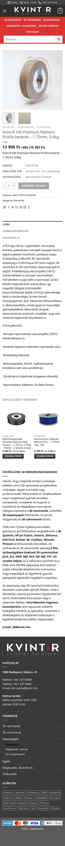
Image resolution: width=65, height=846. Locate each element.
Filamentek (44, 127)
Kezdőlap (8, 127)
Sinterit (55, 808)
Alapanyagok (51, 19)
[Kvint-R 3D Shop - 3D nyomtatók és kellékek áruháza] (33, 11)
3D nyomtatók (12, 19)
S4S (33, 808)
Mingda (22, 802)
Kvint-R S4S (9, 802)
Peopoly (33, 802)
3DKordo (20, 792)
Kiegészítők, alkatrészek (21, 25)
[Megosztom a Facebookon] (8, 207)
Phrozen (44, 802)
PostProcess (10, 808)
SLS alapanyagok (15, 754)
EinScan (29, 797)
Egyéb (6, 761)
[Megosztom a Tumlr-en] (29, 207)
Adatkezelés (36, 828)
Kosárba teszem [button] (13, 456)
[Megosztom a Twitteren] (12, 207)
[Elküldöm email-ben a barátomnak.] (16, 207)
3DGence (8, 792)
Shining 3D (43, 808)
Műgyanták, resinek (17, 749)
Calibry (7, 797)
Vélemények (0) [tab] (11, 237)
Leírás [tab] (6, 224)
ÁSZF (24, 828)
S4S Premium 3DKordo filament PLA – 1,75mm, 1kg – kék (47, 442)
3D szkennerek (32, 19)
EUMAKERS (41, 797)
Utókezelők (9, 774)
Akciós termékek (49, 25)
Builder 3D (55, 792)
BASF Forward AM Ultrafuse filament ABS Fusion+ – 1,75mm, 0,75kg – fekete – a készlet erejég (16, 443)
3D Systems (33, 792)
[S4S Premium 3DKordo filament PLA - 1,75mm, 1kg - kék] (48, 419)
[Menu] (4, 11)
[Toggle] (61, 726)
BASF (44, 792)
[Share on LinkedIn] (25, 207)
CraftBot (18, 797)
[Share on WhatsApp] (4, 207)
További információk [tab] (15, 231)
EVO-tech (54, 797)
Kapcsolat (32, 31)
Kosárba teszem (34, 186)
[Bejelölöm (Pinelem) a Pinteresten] (21, 207)
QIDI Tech (23, 808)
